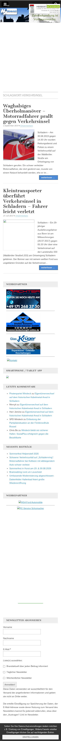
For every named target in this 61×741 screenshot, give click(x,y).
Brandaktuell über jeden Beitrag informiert (27, 666)
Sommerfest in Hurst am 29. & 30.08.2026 (30, 468)
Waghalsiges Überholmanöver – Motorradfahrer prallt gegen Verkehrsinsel (28, 113)
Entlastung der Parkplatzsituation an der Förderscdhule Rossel (29, 423)
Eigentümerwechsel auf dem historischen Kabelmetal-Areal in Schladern (31, 397)
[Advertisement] (30, 58)
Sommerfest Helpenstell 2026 (24, 453)
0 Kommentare (26, 125)
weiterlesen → (48, 177)
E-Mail (7, 649)
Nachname (8, 638)
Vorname (7, 627)
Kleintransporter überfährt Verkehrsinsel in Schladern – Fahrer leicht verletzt (25, 201)
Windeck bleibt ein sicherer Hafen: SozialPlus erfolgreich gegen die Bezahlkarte (28, 434)
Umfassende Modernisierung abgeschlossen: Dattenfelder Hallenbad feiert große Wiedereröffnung (31, 479)
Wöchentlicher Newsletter (19, 678)
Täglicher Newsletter (16, 672)
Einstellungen (30, 737)
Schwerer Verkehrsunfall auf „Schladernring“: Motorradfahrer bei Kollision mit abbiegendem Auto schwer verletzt (32, 461)
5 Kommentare (21, 216)
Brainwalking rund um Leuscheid (25, 472)
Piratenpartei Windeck (20, 393)
